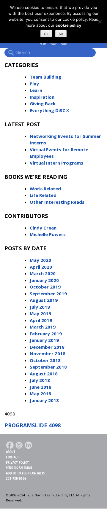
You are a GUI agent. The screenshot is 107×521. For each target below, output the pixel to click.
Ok (46, 34)
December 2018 (47, 347)
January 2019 (44, 340)
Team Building (45, 77)
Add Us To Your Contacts (25, 473)
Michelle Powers (48, 234)
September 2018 (48, 367)
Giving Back (43, 103)
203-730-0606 (16, 478)
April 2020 (41, 267)
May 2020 (40, 260)
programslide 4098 (32, 425)
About (10, 451)
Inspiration (42, 97)
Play (34, 84)
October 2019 (45, 287)
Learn (36, 90)
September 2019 (48, 294)
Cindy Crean (43, 228)
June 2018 (40, 387)
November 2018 (47, 353)
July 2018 (40, 380)
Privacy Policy (17, 462)
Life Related (43, 195)
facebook (10, 445)
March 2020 (43, 273)
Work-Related (45, 189)
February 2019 (46, 334)
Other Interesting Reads (57, 202)
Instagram (19, 445)
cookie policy (68, 25)
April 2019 (41, 320)
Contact (12, 457)
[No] (100, 22)
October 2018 (45, 360)
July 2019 (40, 307)
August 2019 (44, 300)
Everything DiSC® (49, 110)
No (61, 34)
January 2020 (44, 280)
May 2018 (40, 393)
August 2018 (44, 374)
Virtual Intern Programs (56, 163)
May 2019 (40, 313)
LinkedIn (28, 445)
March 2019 (43, 327)
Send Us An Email (19, 467)
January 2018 (44, 400)
